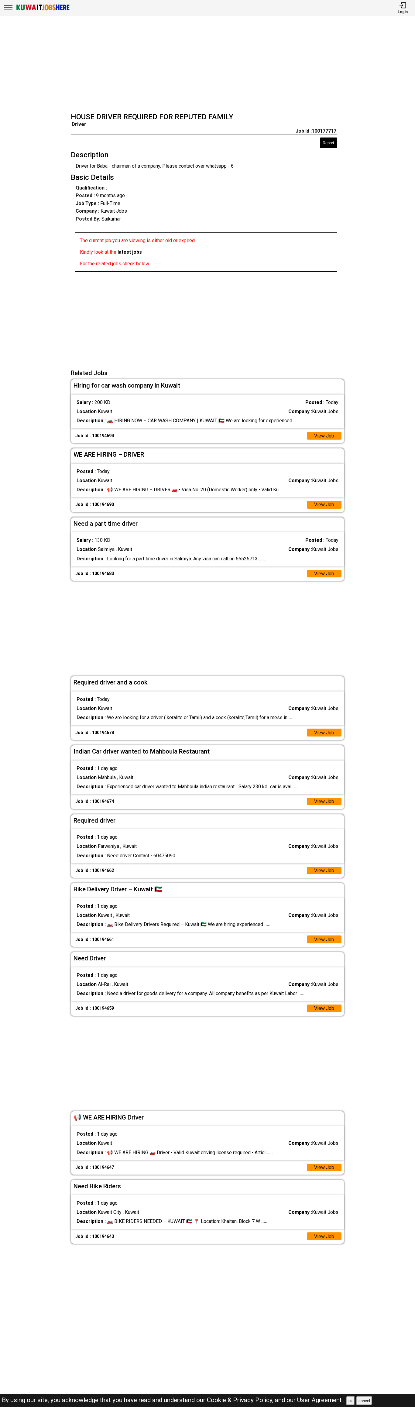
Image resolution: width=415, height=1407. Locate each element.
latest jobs (130, 252)
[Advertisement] (209, 65)
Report (328, 143)
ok (350, 1400)
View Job (324, 436)
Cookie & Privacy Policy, (241, 1400)
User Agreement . (321, 1400)
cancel (364, 1400)
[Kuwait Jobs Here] (42, 10)
